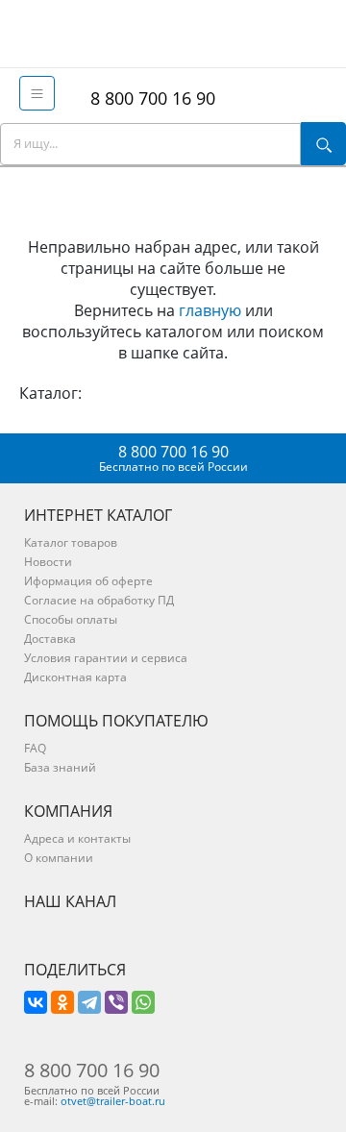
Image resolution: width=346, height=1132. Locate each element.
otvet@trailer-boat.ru (113, 1101)
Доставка (50, 638)
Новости (48, 562)
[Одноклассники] (62, 1002)
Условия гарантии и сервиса (105, 658)
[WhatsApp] (143, 1002)
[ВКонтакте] (35, 1002)
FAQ (35, 748)
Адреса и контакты (77, 838)
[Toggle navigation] (37, 93)
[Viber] (116, 1002)
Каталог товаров (70, 542)
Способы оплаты (70, 619)
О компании (58, 857)
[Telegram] (89, 1002)
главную (210, 310)
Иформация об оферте (88, 581)
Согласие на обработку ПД (99, 600)
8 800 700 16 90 (148, 98)
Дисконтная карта (75, 677)
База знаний (60, 767)
